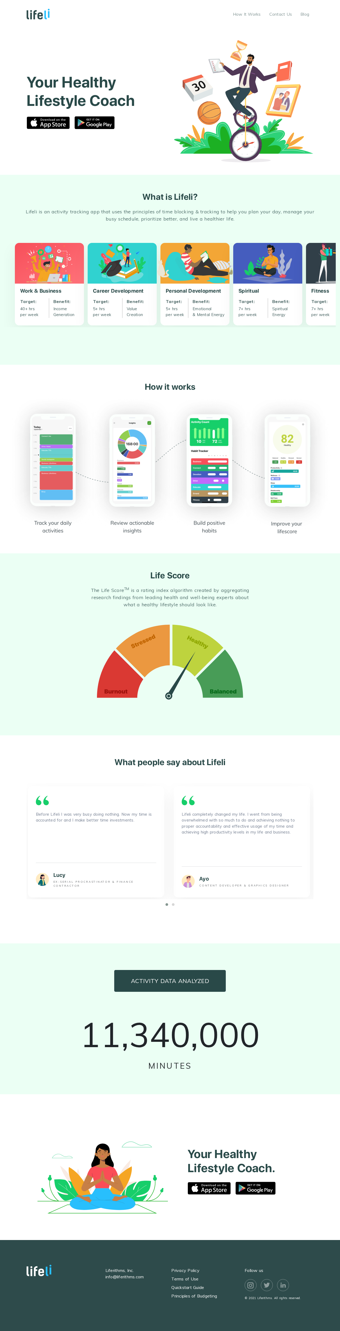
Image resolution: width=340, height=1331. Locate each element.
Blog (304, 14)
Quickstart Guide (187, 1287)
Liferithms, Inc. (119, 1270)
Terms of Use (184, 1279)
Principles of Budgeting (194, 1296)
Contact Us (280, 14)
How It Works (247, 14)
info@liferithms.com (124, 1276)
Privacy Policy (185, 1270)
